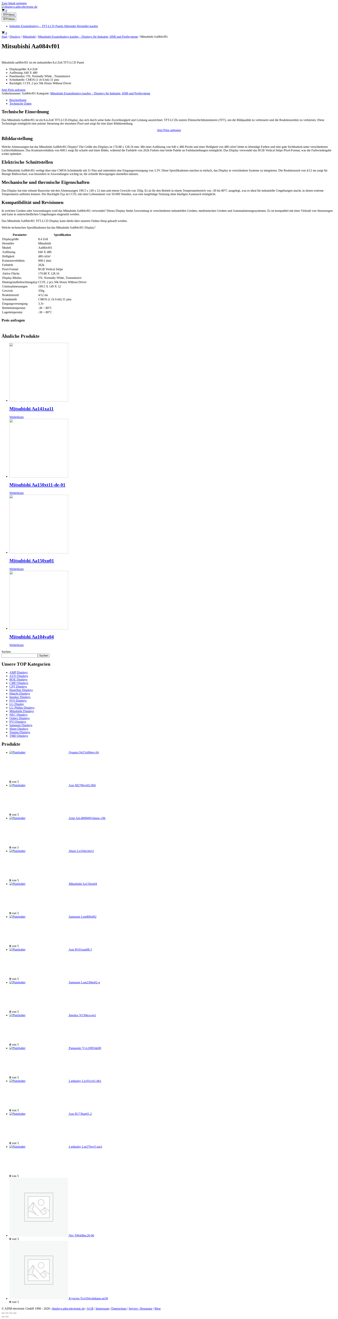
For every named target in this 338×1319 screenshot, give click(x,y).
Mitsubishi (29, 36)
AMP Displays (18, 672)
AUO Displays (18, 676)
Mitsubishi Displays (21, 711)
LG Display (16, 704)
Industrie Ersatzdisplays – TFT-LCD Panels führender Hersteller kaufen (53, 26)
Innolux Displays (20, 697)
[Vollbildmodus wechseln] (7, 1313)
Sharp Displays (18, 728)
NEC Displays (18, 714)
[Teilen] (11, 1313)
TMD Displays (18, 735)
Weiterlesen (16, 417)
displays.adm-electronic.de (68, 1308)
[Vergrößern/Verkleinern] (3, 1313)
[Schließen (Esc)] (14, 1313)
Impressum (102, 1308)
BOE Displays (18, 679)
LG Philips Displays (21, 707)
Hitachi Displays (19, 693)
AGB (90, 1308)
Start (4, 36)
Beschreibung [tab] (17, 100)
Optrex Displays (19, 718)
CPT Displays (18, 686)
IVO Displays (18, 700)
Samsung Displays (20, 725)
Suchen (6, 651)
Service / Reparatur (140, 1308)
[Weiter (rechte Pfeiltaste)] (7, 1316)
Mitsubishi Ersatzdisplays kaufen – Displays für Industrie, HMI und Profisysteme (88, 36)
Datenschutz (119, 1308)
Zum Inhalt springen (14, 3)
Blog (158, 1308)
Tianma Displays (19, 732)
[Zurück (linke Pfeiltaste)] (3, 1316)
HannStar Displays (21, 690)
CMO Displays (18, 683)
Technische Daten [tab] (20, 103)
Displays (15, 36)
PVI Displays (17, 721)
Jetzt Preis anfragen (13, 90)
